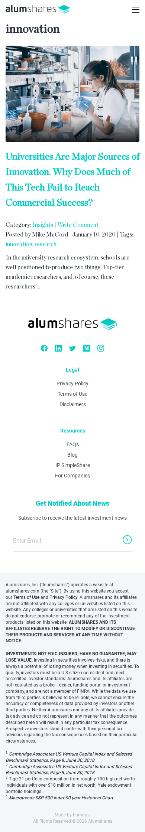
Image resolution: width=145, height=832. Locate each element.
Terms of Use (72, 394)
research (46, 244)
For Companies (72, 476)
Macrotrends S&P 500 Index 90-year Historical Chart (61, 797)
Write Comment (78, 225)
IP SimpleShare (72, 465)
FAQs (73, 444)
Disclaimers (72, 404)
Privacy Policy (72, 383)
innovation (19, 244)
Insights (42, 225)
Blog (72, 455)
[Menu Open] (135, 9)
